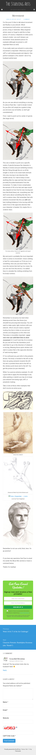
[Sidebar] (2, 9)
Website (6, 718)
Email (5, 710)
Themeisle (18, 751)
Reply (5, 670)
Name (5, 702)
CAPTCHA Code (8, 736)
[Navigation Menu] (34, 9)
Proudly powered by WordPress (12, 749)
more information (24, 613)
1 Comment (26, 19)
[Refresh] (17, 727)
